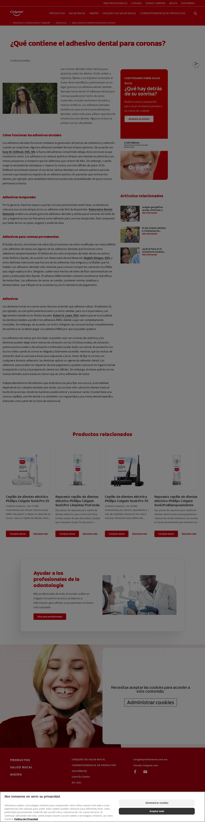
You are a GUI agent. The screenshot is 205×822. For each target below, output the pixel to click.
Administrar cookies (156, 802)
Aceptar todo (156, 811)
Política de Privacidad (26, 818)
